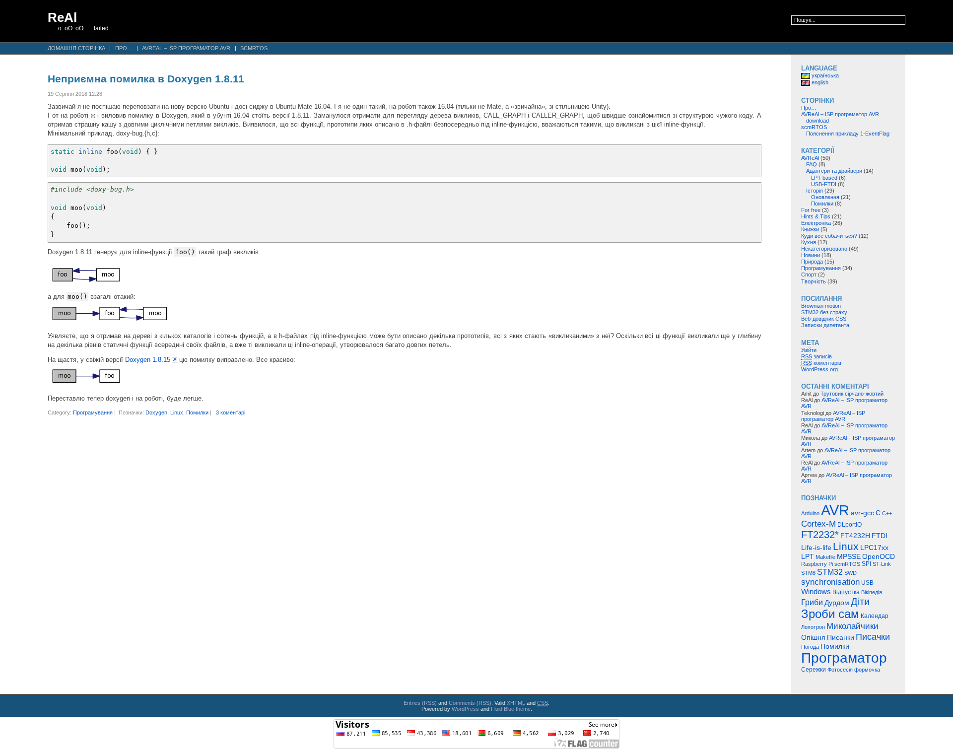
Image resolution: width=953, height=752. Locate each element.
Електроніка (816, 223)
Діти (860, 601)
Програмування (93, 412)
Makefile (825, 557)
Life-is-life (816, 547)
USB (867, 582)
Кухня (808, 242)
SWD (850, 573)
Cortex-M (818, 524)
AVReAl (810, 158)
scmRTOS (254, 48)
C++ (887, 513)
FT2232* (820, 534)
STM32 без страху (824, 312)
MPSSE (849, 556)
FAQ (811, 164)
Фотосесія (840, 670)
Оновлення (825, 197)
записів (816, 356)
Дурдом (836, 603)
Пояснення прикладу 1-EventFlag (847, 134)
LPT (807, 556)
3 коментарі (230, 412)
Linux (176, 412)
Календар (874, 616)
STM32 (830, 571)
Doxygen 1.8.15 (147, 359)
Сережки (813, 669)
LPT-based (824, 178)
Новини (810, 255)
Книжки (810, 229)
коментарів (821, 363)
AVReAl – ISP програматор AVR (186, 48)
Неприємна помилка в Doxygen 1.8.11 (146, 79)
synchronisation (830, 582)
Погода (810, 647)
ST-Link (882, 564)
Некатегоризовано (824, 249)
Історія (814, 191)
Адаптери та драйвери (834, 171)
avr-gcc (862, 513)
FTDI (879, 536)
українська (824, 75)
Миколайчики (852, 626)
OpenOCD (878, 556)
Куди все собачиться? (829, 236)
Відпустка (846, 592)
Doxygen (156, 412)
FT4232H (855, 536)
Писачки (873, 636)
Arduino (810, 513)
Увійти (809, 350)
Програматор (844, 658)
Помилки (197, 412)
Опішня (813, 637)
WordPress (465, 709)
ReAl (62, 17)
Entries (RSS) (420, 703)
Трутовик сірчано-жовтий (852, 394)
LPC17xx (874, 547)
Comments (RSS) (470, 703)
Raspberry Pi (817, 564)
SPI (866, 563)
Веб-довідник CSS (823, 319)
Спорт (809, 274)
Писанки (840, 637)
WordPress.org (819, 369)
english (819, 82)
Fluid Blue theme (511, 709)
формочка (867, 670)
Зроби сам (830, 614)
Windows (816, 591)
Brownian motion (821, 306)
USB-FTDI (823, 184)
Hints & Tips (815, 216)
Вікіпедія (871, 592)
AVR (835, 510)
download (817, 121)
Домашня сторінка (76, 48)
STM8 (808, 573)
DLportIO (849, 524)
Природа (812, 262)
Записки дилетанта (825, 325)
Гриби (812, 602)
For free (810, 210)
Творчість (813, 281)
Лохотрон (813, 627)
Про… (124, 48)
